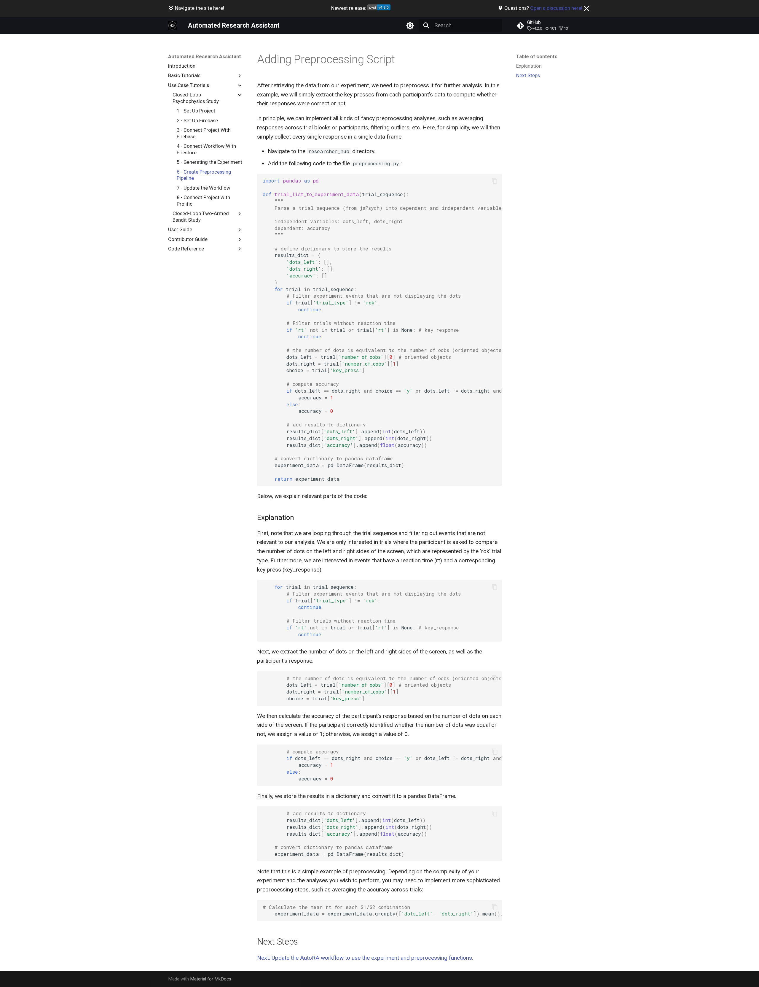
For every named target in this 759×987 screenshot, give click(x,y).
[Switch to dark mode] (410, 25)
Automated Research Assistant (204, 56)
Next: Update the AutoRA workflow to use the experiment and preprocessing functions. (365, 957)
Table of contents (536, 56)
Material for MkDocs (210, 979)
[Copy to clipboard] (494, 181)
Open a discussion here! (556, 8)
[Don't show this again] (586, 8)
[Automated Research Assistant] (172, 25)
